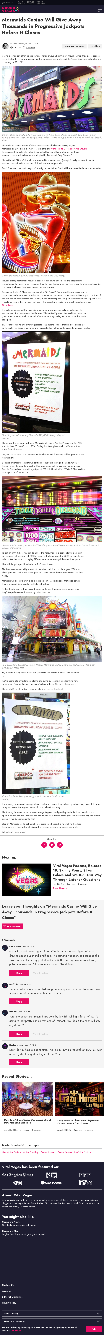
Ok (93, 1328)
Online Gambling (30, 1152)
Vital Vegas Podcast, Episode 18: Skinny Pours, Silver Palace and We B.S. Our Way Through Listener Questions (77, 873)
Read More (59, 888)
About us (6, 1290)
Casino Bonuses (48, 1152)
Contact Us (8, 1285)
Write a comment (12, 926)
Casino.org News (11, 1221)
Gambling (95, 46)
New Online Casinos (11, 1152)
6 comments (30, 48)
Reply (19, 973)
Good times (7, 305)
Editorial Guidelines (12, 1296)
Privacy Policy (9, 1302)
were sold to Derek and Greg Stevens (69, 149)
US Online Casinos (82, 1152)
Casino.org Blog (10, 1231)
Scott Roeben (18, 43)
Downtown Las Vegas (74, 46)
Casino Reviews (65, 1152)
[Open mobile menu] (100, 8)
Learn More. (16, 1330)
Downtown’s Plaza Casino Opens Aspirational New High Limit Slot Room (27, 1121)
